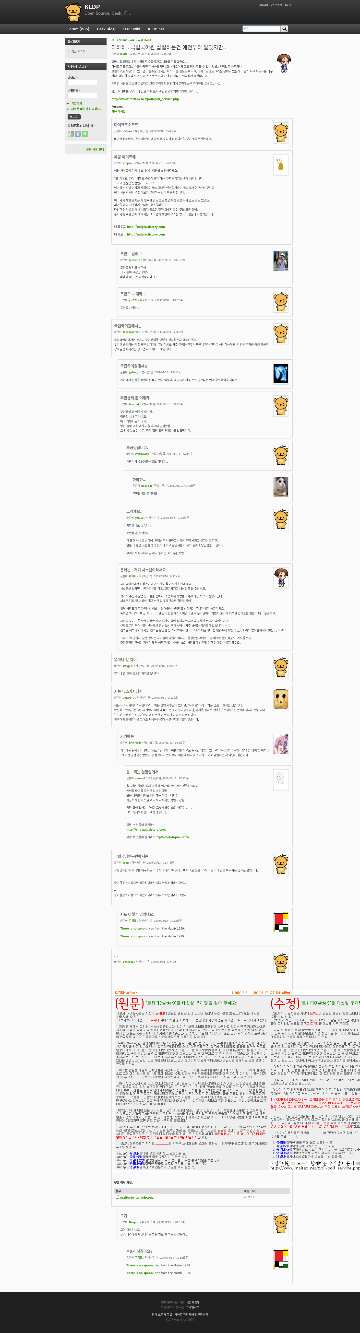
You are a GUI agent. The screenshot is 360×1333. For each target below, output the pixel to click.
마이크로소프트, (126, 124)
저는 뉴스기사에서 (128, 691)
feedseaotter (131, 332)
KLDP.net (156, 28)
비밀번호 (74, 90)
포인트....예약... (133, 293)
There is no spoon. (134, 928)
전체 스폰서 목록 (162, 1314)
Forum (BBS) (78, 28)
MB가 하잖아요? (139, 1251)
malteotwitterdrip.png (137, 1197)
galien (133, 372)
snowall (140, 778)
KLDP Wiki (131, 28)
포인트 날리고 (131, 253)
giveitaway (142, 454)
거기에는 (127, 736)
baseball (128, 962)
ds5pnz (127, 131)
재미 (132, 40)
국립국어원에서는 (128, 325)
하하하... (139, 479)
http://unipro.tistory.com (146, 226)
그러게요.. (134, 511)
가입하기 (76, 103)
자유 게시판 (144, 40)
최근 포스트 (78, 51)
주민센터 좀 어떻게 (135, 397)
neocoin (146, 485)
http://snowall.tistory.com (146, 829)
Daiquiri (128, 666)
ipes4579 (134, 260)
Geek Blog (106, 28)
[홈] (73, 12)
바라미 (124, 54)
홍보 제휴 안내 (95, 149)
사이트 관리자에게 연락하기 (191, 1314)
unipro (127, 163)
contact (276, 5)
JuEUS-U (128, 697)
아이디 (73, 78)
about (263, 5)
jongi (126, 862)
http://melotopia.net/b (172, 837)
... (116, 955)
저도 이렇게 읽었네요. (137, 914)
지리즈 (132, 920)
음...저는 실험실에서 (142, 771)
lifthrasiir (135, 742)
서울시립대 (193, 1302)
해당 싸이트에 (125, 156)
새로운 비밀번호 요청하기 (86, 109)
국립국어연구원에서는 (131, 856)
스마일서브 (192, 1307)
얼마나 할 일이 (125, 659)
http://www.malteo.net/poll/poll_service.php (145, 99)
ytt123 (133, 300)
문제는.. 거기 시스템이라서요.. (144, 569)
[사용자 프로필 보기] (283, 72)
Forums (122, 40)
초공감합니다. (137, 447)
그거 (123, 1215)
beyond (134, 404)
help (288, 5)
